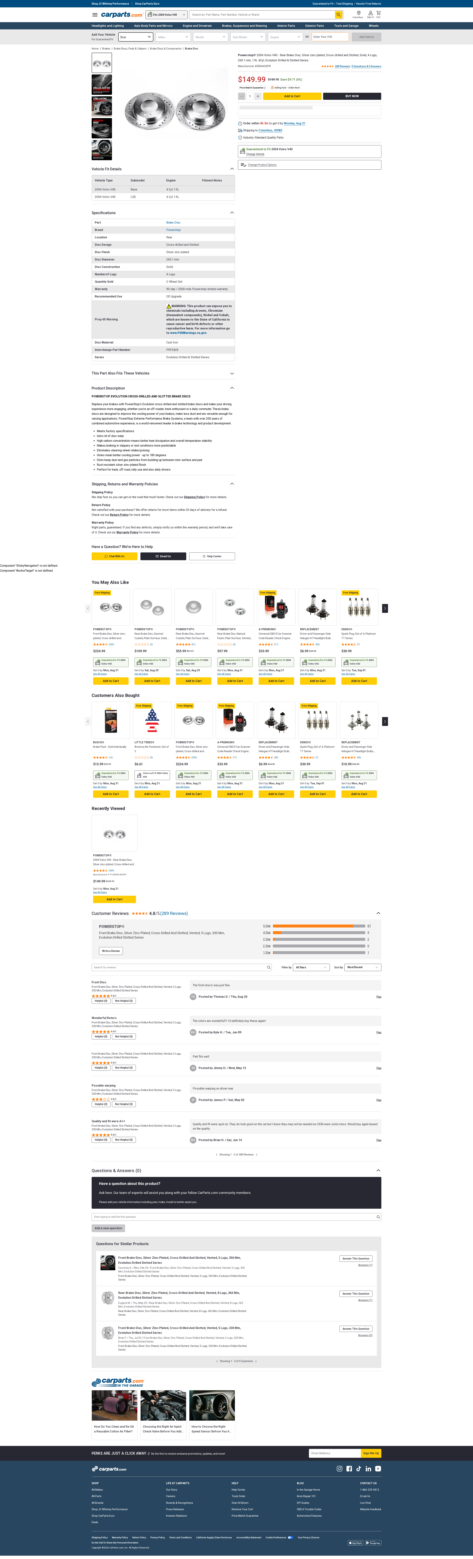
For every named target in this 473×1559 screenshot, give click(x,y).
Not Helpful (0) (124, 1000)
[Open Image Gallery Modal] (174, 106)
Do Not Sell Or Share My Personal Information (115, 1542)
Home (95, 48)
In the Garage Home (308, 1489)
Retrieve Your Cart (242, 1509)
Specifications (104, 213)
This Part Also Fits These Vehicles (120, 373)
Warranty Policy (127, 532)
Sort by (338, 967)
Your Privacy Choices (308, 1537)
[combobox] (135, 36)
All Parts (96, 1496)
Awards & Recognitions (179, 1502)
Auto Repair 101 (306, 1496)
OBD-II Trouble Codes (309, 1509)
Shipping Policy (194, 497)
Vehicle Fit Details (107, 169)
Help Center (214, 556)
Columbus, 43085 (270, 130)
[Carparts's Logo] (122, 15)
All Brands (97, 1502)
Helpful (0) (101, 1000)
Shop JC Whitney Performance (110, 1509)
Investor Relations (176, 1515)
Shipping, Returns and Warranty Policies (125, 484)
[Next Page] (256, 1154)
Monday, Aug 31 (294, 123)
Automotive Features (309, 1515)
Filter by (286, 967)
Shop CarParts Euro (103, 1515)
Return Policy (119, 515)
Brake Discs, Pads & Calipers (130, 48)
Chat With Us (117, 556)
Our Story (171, 1489)
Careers (170, 1496)
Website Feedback (370, 1509)
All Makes (97, 1489)
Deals (95, 1522)
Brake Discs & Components (165, 48)
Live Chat (365, 1502)
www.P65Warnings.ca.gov (188, 333)
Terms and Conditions (180, 1537)
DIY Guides (303, 1502)
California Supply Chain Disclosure (214, 1537)
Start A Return (240, 1502)
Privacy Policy (157, 1537)
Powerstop (173, 230)
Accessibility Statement (248, 1537)
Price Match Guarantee (245, 1515)
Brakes (106, 48)
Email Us (165, 556)
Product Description (108, 388)
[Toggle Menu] (95, 14)
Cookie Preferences (276, 1537)
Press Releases (175, 1509)
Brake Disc (173, 222)
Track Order (238, 1496)
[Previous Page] (216, 1154)
